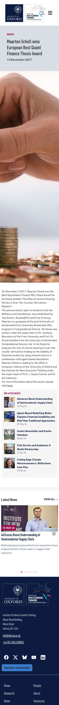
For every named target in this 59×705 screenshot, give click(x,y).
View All (50, 499)
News (7, 701)
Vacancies (39, 701)
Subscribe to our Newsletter (17, 667)
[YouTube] (33, 657)
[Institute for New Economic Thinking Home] (27, 597)
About (37, 693)
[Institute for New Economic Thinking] (25, 12)
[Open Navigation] (50, 13)
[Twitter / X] (15, 657)
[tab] (21, 572)
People (37, 685)
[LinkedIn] (43, 657)
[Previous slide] (5, 533)
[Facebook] (6, 657)
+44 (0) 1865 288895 (13, 642)
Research (9, 693)
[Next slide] (53, 533)
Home (7, 685)
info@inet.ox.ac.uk (11, 635)
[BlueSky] (24, 657)
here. (10, 385)
